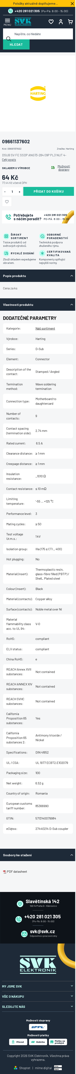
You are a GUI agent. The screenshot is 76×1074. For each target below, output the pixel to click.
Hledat (16, 44)
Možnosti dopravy (64, 168)
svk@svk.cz (42, 931)
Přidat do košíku (49, 191)
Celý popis (9, 159)
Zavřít (24, 229)
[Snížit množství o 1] (4, 191)
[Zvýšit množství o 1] (19, 191)
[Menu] (7, 22)
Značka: (65, 148)
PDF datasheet (17, 871)
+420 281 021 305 (55, 215)
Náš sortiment (45, 328)
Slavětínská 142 (42, 901)
